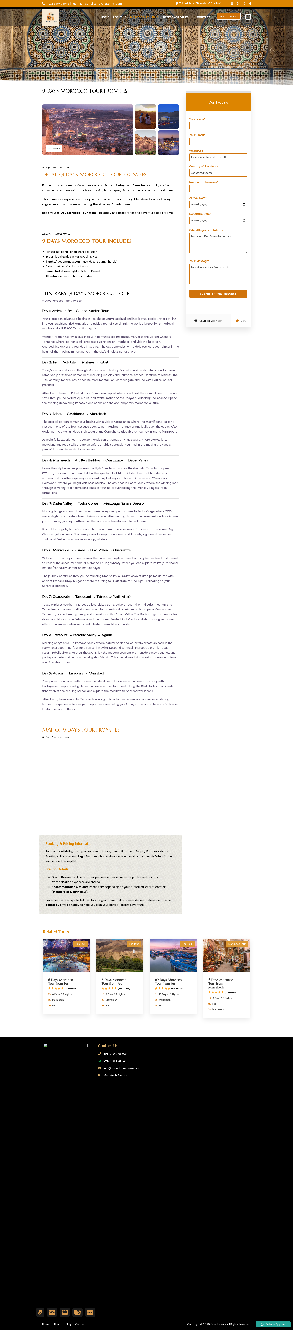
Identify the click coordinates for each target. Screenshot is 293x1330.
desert (124, 905)
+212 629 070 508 (115, 1054)
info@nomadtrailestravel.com (122, 1068)
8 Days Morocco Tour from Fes (114, 982)
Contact (203, 17)
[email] (232, 3)
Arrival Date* (198, 198)
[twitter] (244, 3)
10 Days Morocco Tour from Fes (168, 982)
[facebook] (238, 3)
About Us (119, 17)
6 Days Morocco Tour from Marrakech (220, 984)
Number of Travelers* (203, 182)
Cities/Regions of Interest (206, 230)
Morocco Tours (142, 17)
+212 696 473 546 (115, 1061)
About (58, 1324)
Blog (68, 1324)
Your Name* (197, 119)
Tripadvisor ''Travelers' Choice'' (200, 3)
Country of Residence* (204, 166)
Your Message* (199, 261)
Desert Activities (176, 17)
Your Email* (197, 135)
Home (105, 17)
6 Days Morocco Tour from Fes (60, 982)
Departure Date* (200, 214)
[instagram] (250, 3)
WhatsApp (202, 150)
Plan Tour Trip (229, 16)
